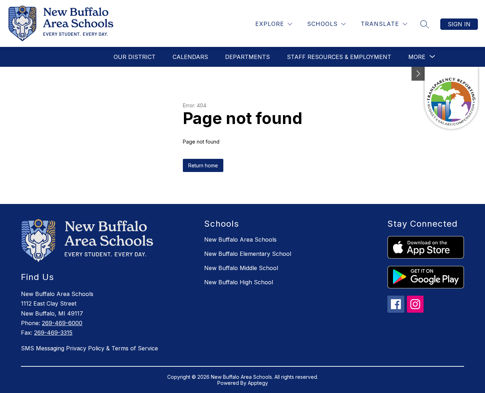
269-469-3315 (53, 332)
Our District (135, 56)
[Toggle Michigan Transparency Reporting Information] (418, 74)
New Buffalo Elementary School (247, 253)
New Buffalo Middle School (241, 267)
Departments (247, 56)
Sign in (459, 24)
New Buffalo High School (238, 282)
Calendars (190, 56)
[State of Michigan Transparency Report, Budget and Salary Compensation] (451, 98)
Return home (203, 165)
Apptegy (258, 383)
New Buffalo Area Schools (240, 239)
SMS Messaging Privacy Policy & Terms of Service (89, 348)
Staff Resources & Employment (339, 56)
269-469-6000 (62, 323)
